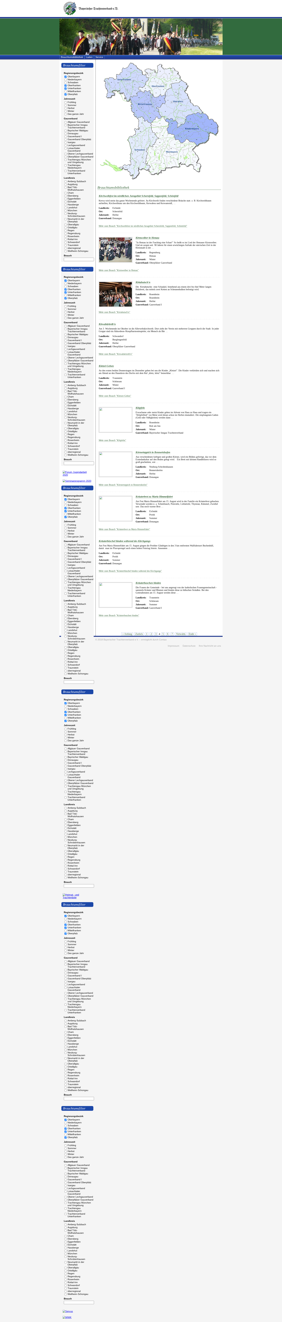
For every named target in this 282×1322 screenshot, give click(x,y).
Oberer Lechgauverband (80, 153)
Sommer (72, 105)
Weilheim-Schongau (78, 251)
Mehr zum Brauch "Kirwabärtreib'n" (116, 354)
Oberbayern (74, 76)
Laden (89, 57)
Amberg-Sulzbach (77, 181)
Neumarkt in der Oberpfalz (76, 220)
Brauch (68, 255)
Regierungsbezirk (73, 73)
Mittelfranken (74, 91)
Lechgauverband (76, 145)
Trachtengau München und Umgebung (79, 160)
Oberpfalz (73, 94)
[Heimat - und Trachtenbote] (77, 897)
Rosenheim (73, 236)
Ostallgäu (72, 227)
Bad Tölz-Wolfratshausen (76, 188)
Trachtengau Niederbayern (75, 166)
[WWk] (67, 1317)
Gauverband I (75, 136)
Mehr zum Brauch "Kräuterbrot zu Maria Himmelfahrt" (124, 529)
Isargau (71, 142)
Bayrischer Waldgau (78, 130)
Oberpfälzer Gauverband (80, 156)
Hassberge (73, 204)
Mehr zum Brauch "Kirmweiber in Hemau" (119, 270)
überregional (74, 248)
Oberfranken (74, 85)
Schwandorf (74, 242)
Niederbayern (75, 79)
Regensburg (74, 233)
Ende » (192, 634)
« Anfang (127, 634)
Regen (71, 230)
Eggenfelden (74, 198)
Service (99, 57)
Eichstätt (72, 201)
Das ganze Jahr (76, 114)
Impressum (173, 646)
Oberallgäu (73, 224)
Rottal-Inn (73, 239)
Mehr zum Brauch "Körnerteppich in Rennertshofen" (123, 485)
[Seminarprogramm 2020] (77, 481)
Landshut (72, 207)
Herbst (71, 108)
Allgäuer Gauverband (79, 122)
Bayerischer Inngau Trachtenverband (78, 126)
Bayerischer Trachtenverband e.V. (121, 639)
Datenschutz (189, 646)
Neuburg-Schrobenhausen (76, 214)
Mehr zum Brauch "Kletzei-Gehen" (115, 396)
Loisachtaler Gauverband (74, 149)
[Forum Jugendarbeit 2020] (77, 474)
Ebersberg (73, 195)
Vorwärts (180, 634)
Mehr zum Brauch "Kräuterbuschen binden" (119, 615)
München (72, 210)
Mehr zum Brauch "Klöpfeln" (112, 440)
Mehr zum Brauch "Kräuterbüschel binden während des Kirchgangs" (130, 571)
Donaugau (73, 133)
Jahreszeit (69, 98)
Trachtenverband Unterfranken (76, 172)
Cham (71, 192)
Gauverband (71, 118)
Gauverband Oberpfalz (79, 139)
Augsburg (73, 184)
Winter (71, 111)
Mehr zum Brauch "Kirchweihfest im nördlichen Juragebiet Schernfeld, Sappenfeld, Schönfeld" (143, 226)
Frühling (72, 102)
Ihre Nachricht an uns (210, 646)
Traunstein (73, 245)
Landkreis (69, 178)
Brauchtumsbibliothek (72, 57)
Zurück (139, 634)
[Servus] (68, 1311)
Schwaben (73, 82)
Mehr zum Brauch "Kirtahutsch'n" (114, 312)
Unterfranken (74, 88)
